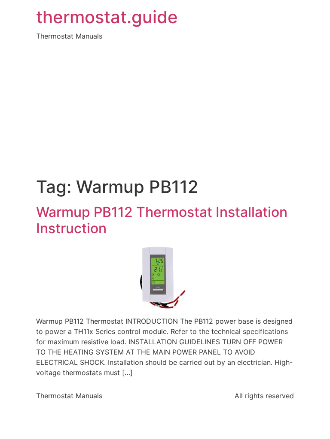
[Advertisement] (165, 112)
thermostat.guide (107, 17)
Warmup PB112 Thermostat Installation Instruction (161, 220)
